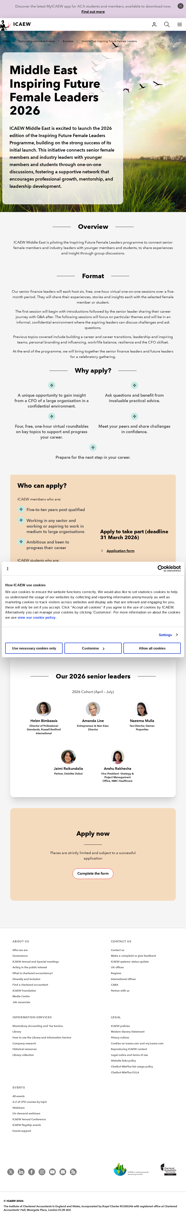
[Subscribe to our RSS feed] (73, 1171)
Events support (21, 1130)
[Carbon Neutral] (133, 1170)
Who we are (20, 950)
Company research (24, 1043)
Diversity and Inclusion (26, 979)
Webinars (18, 1107)
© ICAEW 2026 (14, 1200)
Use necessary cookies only (34, 648)
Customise (90, 648)
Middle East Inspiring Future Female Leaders (109, 41)
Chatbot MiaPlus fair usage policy (132, 1066)
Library (16, 1031)
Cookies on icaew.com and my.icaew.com (137, 1043)
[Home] (18, 24)
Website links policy (123, 1060)
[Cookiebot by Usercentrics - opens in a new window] (161, 568)
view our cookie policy (37, 617)
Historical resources (24, 1049)
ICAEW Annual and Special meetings (35, 961)
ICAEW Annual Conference (29, 1119)
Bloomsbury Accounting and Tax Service (37, 1026)
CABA (114, 984)
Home (6, 41)
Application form (121, 551)
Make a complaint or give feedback (133, 955)
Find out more (93, 12)
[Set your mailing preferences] (62, 1171)
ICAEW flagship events (26, 1125)
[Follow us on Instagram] (42, 1171)
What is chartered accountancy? (32, 973)
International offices (123, 979)
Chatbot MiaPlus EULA (125, 1072)
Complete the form (93, 873)
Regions (116, 973)
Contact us (117, 950)
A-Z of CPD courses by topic (29, 1101)
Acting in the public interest (29, 967)
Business (68, 41)
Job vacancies (21, 1002)
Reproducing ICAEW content (129, 1049)
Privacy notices (120, 1037)
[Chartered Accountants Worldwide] (168, 1170)
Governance (20, 955)
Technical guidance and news (36, 41)
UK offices (117, 967)
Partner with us (120, 990)
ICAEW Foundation (24, 990)
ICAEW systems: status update (130, 961)
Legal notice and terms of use (129, 1055)
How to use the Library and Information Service (41, 1037)
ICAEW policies (120, 1026)
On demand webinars (26, 1113)
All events (18, 1096)
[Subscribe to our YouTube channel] (52, 1171)
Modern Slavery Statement (127, 1031)
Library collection (23, 1055)
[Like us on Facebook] (31, 1171)
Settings (165, 635)
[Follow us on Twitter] (10, 1171)
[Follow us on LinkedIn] (21, 1171)
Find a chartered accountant (30, 984)
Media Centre (21, 996)
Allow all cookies (152, 648)
